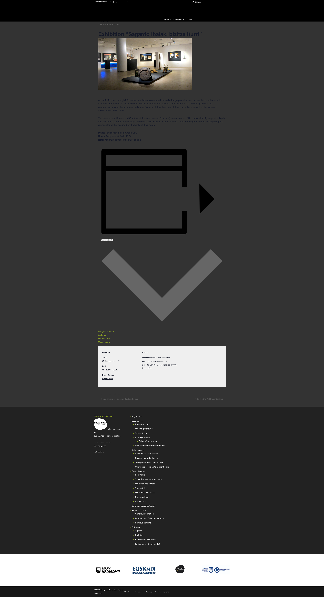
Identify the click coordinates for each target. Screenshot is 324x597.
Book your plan (142, 424)
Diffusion (135, 527)
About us (127, 592)
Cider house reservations (146, 453)
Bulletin (139, 535)
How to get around (144, 428)
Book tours (140, 474)
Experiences (137, 421)
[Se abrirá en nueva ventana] (104, 451)
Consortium (177, 20)
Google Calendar (106, 331)
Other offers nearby (148, 441)
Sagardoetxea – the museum (148, 479)
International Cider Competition (149, 518)
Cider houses (137, 450)
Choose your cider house (146, 458)
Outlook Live (104, 342)
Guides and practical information (150, 445)
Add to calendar (107, 240)
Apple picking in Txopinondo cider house (119, 398)
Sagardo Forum (138, 510)
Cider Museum (138, 471)
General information (144, 513)
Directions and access (145, 492)
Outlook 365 (104, 338)
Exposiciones (107, 378)
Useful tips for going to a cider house (152, 467)
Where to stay (141, 433)
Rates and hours (142, 497)
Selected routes (142, 437)
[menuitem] (167, 20)
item (190, 20)
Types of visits (141, 488)
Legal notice (98, 593)
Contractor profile (162, 592)
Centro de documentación (143, 506)
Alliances (148, 592)
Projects (138, 592)
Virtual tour (140, 501)
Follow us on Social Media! (147, 544)
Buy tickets (136, 416)
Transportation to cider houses (149, 462)
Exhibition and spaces (145, 483)
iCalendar (102, 335)
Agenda (138, 530)
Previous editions (143, 522)
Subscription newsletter (146, 539)
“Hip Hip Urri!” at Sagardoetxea (209, 398)
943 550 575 (100, 446)
